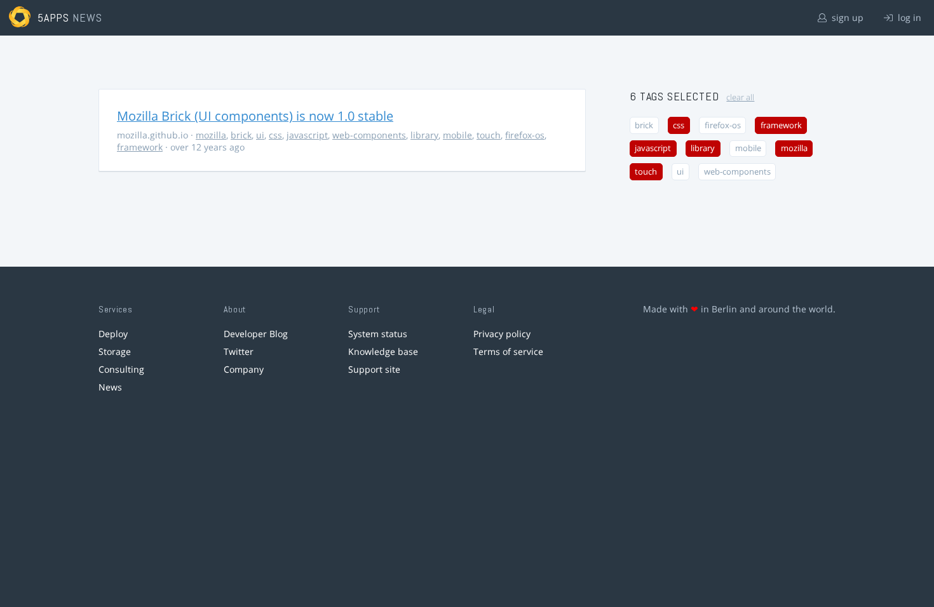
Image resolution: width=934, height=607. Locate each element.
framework (140, 147)
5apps (53, 17)
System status (377, 334)
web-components (369, 135)
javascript (307, 135)
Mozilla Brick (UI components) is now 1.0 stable (255, 115)
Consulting (121, 369)
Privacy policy (502, 334)
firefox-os (525, 135)
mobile (457, 135)
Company (244, 369)
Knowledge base (383, 351)
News (110, 387)
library (424, 135)
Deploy (113, 334)
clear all (740, 97)
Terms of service (508, 351)
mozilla (211, 135)
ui (260, 135)
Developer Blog (256, 334)
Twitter (239, 351)
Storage (114, 351)
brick (241, 135)
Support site (374, 369)
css (275, 135)
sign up (846, 17)
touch (489, 135)
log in (908, 17)
